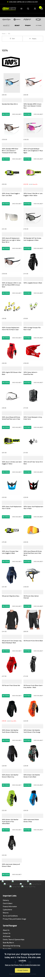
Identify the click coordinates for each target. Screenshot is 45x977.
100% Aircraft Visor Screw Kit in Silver (33, 463)
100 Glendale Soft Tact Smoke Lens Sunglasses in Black (32, 239)
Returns (6, 913)
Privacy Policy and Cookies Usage (14, 919)
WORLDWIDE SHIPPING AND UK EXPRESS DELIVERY (23, 2)
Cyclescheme (7, 910)
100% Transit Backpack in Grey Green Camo (33, 418)
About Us (6, 930)
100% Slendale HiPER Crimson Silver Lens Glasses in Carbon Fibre (32, 106)
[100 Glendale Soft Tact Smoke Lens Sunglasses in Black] (33, 217)
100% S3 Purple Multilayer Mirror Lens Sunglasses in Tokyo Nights (33, 150)
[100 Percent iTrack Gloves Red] (12, 664)
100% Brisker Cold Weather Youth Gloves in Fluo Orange (32, 731)
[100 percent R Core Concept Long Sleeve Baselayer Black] (12, 619)
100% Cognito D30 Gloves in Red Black (11, 373)
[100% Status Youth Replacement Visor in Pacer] (33, 485)
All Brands (6, 936)
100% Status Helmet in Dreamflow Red (30, 373)
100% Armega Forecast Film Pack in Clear (32, 328)
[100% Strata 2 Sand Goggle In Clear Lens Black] (12, 172)
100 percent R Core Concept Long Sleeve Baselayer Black (11, 641)
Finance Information (10, 906)
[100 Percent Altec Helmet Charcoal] (33, 575)
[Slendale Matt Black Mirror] (12, 83)
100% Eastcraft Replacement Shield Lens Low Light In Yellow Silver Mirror (11, 240)
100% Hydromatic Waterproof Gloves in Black (11, 865)
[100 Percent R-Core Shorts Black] (33, 619)
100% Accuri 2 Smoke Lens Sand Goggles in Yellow (11, 463)
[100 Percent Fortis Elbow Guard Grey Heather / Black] (33, 664)
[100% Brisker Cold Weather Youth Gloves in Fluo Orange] (33, 709)
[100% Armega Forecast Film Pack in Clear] (33, 306)
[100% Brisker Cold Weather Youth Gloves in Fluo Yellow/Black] (12, 798)
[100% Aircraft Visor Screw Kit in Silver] (33, 441)
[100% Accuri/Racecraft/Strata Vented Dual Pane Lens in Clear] (12, 396)
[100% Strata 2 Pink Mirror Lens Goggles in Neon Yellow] (33, 172)
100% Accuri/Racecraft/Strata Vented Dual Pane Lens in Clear (11, 418)
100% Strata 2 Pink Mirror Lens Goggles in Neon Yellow (33, 194)
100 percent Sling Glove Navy (10, 596)
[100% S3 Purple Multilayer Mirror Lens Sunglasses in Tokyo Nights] (33, 127)
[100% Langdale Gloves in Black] (33, 262)
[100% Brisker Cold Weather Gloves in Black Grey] (12, 754)
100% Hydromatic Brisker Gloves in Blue (31, 820)
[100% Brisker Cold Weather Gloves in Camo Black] (33, 754)
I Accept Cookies (22, 970)
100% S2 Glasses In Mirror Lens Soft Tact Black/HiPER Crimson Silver (11, 285)
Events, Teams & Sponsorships (13, 939)
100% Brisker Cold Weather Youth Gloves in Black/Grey (10, 731)
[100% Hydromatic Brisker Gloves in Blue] (33, 798)
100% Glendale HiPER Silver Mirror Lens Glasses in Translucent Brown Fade (10, 150)
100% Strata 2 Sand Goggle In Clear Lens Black (11, 194)
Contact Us (6, 933)
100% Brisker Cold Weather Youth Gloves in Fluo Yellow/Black (10, 821)
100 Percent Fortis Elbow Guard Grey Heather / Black (33, 686)
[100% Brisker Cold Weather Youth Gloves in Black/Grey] (12, 709)
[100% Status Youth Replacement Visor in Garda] (12, 485)
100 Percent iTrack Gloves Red (11, 685)
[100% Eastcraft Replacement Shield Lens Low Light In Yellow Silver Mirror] (12, 217)
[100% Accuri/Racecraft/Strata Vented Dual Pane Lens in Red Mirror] (33, 530)
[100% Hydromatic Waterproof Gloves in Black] (12, 843)
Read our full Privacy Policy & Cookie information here (22, 965)
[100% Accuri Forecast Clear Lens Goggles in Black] (12, 530)
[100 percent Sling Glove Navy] (12, 575)
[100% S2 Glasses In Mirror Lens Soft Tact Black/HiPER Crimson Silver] (12, 262)
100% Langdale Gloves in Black (33, 283)
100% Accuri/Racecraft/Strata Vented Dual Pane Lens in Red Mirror (33, 553)
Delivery (6, 900)
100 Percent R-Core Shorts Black (33, 640)
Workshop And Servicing (11, 946)
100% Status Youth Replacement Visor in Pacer (33, 507)
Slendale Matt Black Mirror (10, 104)
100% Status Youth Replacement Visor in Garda (11, 507)
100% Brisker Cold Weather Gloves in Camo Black (32, 776)
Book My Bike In (8, 943)
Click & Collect (7, 903)
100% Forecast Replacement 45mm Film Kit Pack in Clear (10, 328)
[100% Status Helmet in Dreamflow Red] (33, 351)
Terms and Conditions (10, 916)
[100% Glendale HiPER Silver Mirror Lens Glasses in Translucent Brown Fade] (12, 127)
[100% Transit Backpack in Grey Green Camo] (33, 396)
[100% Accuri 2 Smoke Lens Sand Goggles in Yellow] (12, 441)
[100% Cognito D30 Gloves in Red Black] (12, 351)
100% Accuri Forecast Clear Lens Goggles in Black (10, 552)
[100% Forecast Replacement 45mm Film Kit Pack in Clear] (12, 306)
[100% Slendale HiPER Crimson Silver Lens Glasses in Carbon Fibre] (33, 83)
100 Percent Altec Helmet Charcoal (31, 597)
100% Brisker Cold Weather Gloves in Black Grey (10, 776)
